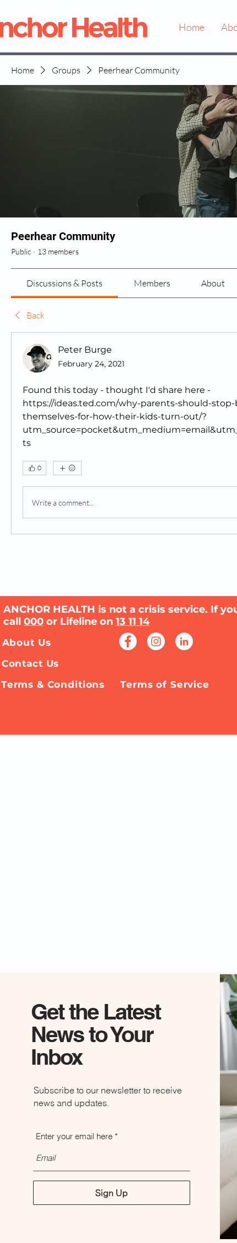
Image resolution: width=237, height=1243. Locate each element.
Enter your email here (74, 1136)
